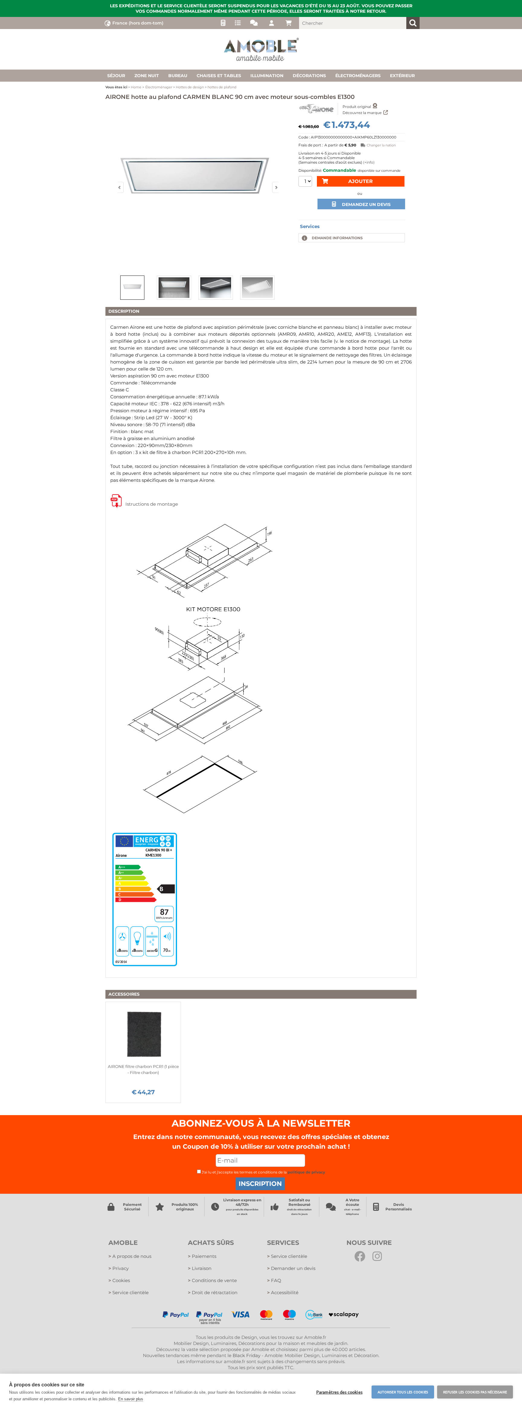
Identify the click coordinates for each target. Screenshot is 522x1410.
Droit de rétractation (212, 1292)
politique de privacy (306, 1172)
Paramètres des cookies (339, 1392)
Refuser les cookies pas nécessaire (475, 1391)
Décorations (309, 75)
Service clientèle (128, 1292)
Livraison (199, 1268)
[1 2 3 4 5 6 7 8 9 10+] (305, 182)
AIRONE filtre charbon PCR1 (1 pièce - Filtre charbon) (143, 1069)
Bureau (177, 75)
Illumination (266, 75)
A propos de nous (129, 1256)
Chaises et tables (219, 75)
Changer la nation (381, 145)
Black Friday (246, 1355)
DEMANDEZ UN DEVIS (366, 204)
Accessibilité (282, 1292)
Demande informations (337, 238)
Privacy (118, 1268)
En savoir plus (130, 1399)
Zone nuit (146, 75)
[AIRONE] (316, 109)
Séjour (116, 75)
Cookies (119, 1280)
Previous (120, 187)
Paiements (202, 1256)
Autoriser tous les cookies (403, 1391)
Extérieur (402, 75)
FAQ (274, 1280)
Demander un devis (291, 1268)
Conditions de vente (212, 1280)
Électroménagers (358, 75)
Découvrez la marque (362, 112)
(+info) (369, 162)
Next (276, 187)
